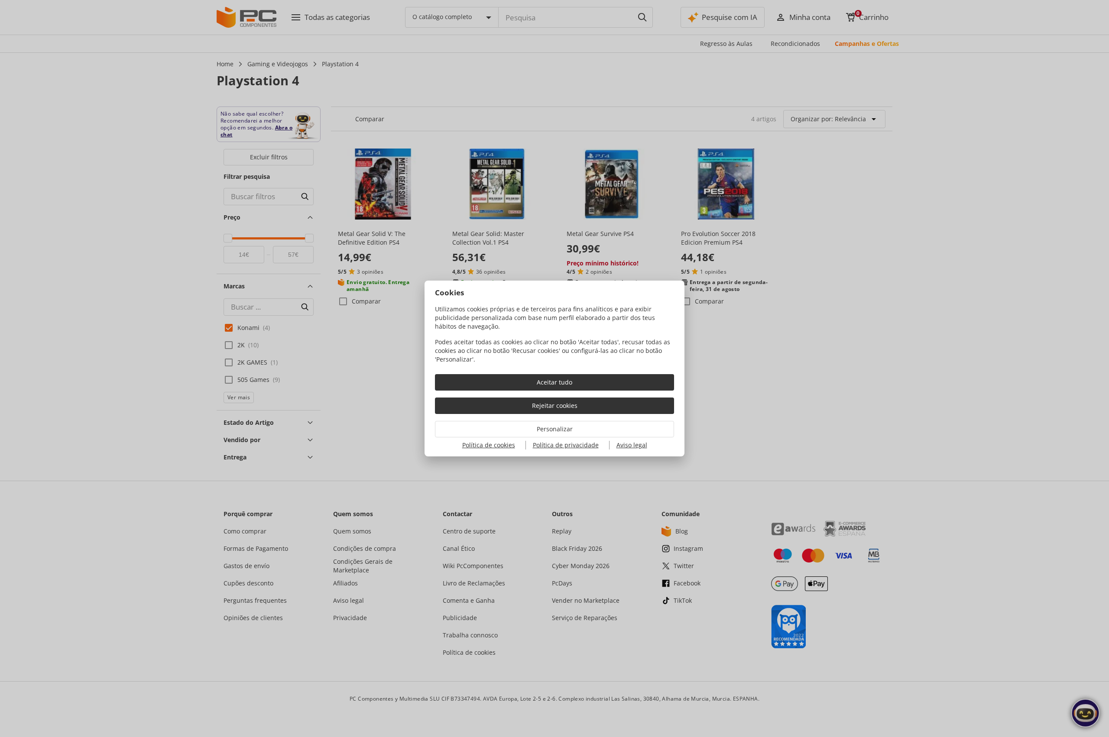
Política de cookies (488, 445)
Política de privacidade (566, 445)
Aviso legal (631, 445)
